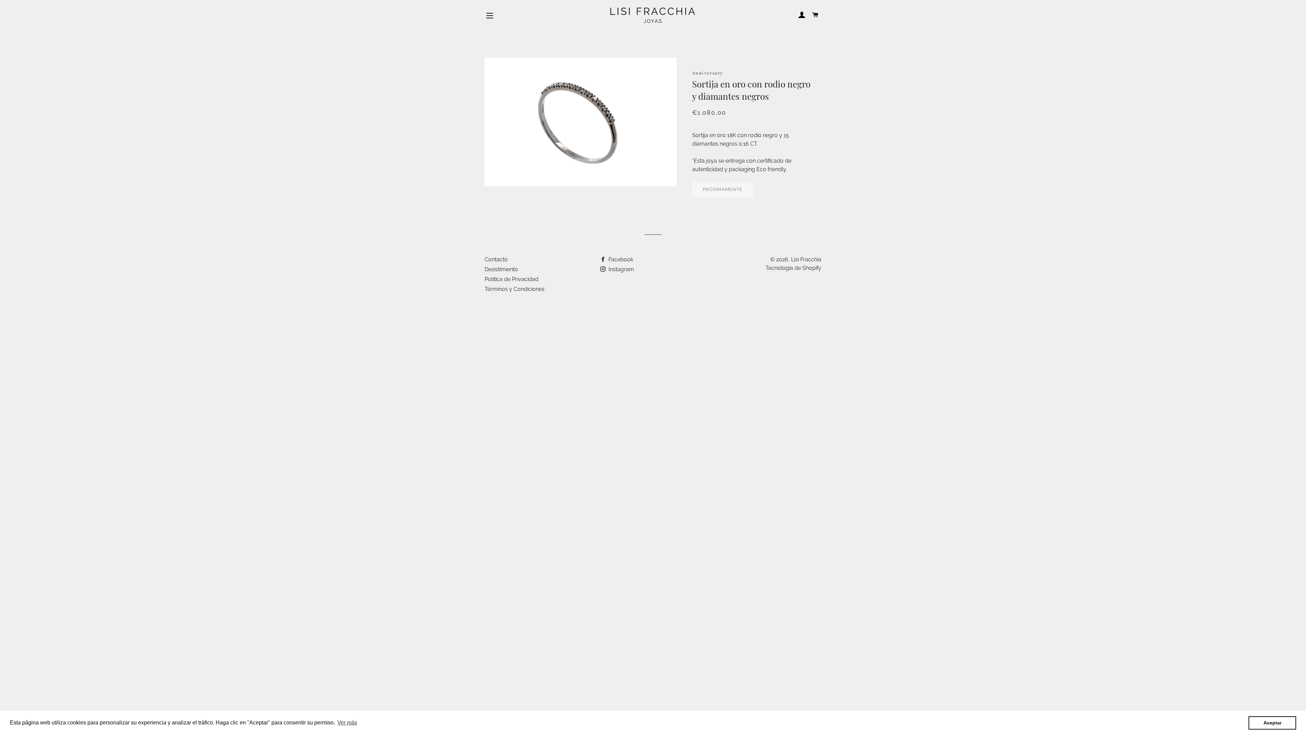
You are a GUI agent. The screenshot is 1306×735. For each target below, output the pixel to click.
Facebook (620, 259)
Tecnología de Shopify (793, 268)
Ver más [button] (347, 722)
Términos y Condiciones (515, 289)
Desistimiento (501, 269)
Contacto (496, 259)
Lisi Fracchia (806, 259)
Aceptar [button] (1272, 722)
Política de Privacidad (511, 279)
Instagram (620, 269)
